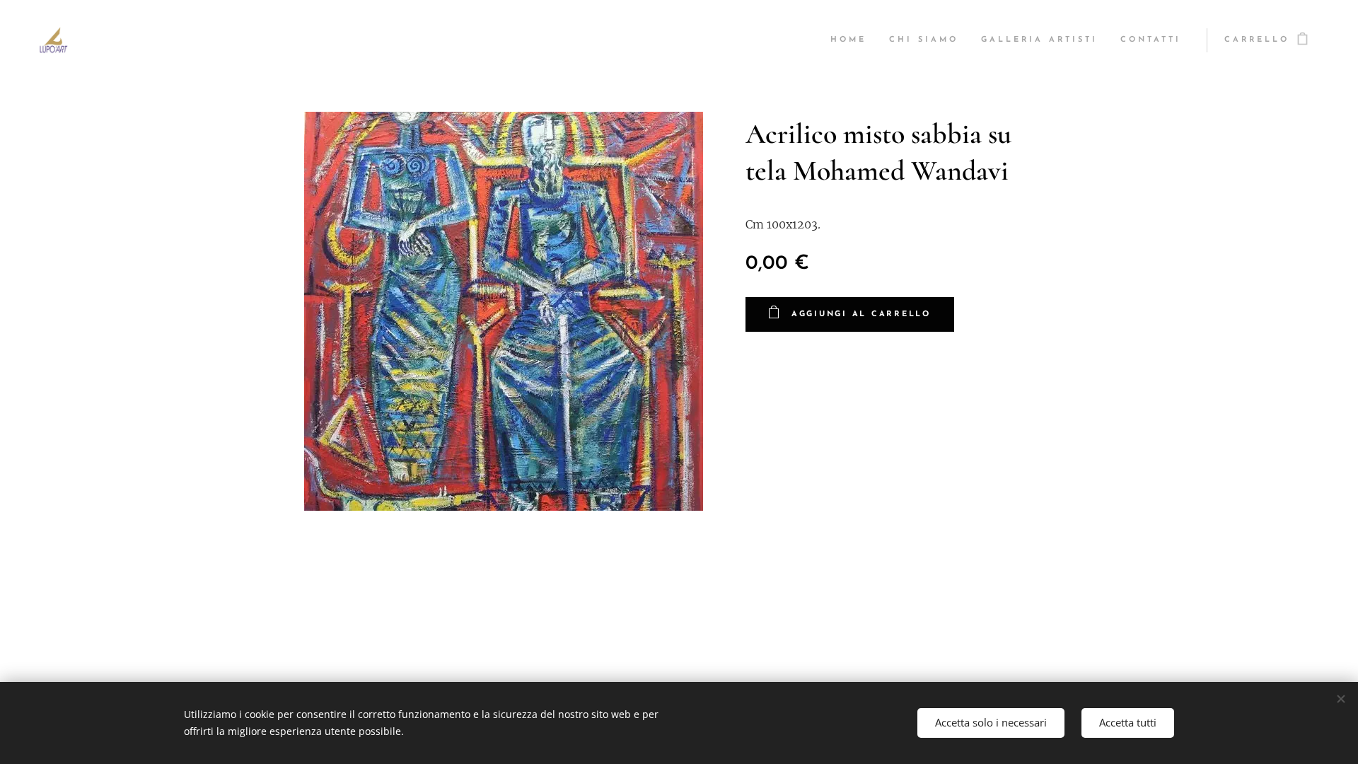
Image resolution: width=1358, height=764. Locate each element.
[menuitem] (852, 40)
